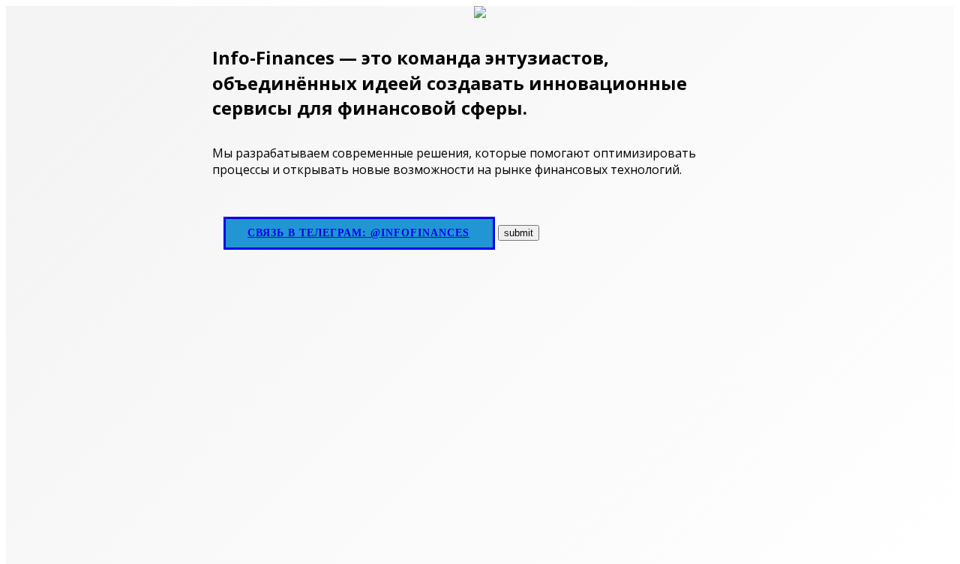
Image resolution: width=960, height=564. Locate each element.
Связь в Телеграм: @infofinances (359, 232)
